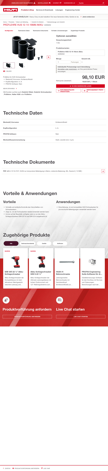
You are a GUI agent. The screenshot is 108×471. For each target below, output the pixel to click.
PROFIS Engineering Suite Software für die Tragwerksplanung (91, 273)
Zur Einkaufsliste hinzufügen (67, 90)
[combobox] (91, 3)
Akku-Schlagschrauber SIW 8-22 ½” (40, 273)
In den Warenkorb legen (81, 86)
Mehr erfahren (9, 88)
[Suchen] (103, 3)
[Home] (10, 10)
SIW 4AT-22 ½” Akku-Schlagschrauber (14, 273)
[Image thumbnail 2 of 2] (22, 65)
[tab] (9, 31)
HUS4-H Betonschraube (63, 273)
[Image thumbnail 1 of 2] (9, 65)
